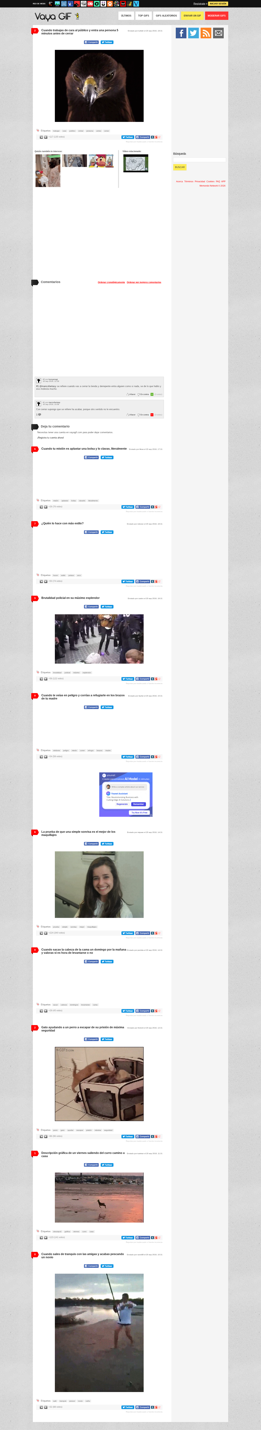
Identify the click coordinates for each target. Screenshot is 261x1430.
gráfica (67, 1232)
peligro (66, 750)
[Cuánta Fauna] (110, 4)
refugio (91, 750)
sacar (55, 1005)
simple (64, 927)
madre (108, 750)
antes (98, 131)
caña (88, 1401)
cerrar (106, 131)
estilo (63, 575)
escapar (80, 1130)
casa (92, 1232)
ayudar (70, 1130)
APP (223, 181)
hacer (55, 575)
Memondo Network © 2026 (212, 186)
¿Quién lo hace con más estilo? (62, 523)
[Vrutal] (90, 4)
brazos (99, 750)
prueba (56, 927)
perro (55, 1130)
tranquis (63, 1401)
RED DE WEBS (39, 4)
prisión (89, 1130)
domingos (74, 1005)
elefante (56, 750)
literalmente (93, 501)
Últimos (126, 15)
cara (64, 131)
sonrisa (74, 927)
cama (95, 1005)
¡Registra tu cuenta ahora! (50, 437)
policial (67, 673)
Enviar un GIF (192, 15)
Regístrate (199, 3)
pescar (72, 1401)
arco (79, 575)
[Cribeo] (97, 4)
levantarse (85, 1005)
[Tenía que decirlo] (123, 4)
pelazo (71, 575)
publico (72, 131)
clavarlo (82, 501)
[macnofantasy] (38, 403)
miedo (74, 750)
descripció (57, 1232)
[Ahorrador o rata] (129, 4)
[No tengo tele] (116, 4)
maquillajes (91, 927)
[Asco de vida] (51, 4)
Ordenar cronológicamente (111, 282)
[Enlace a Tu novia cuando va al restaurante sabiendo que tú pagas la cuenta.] (101, 160)
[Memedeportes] (64, 4)
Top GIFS (143, 15)
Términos (188, 181)
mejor (82, 927)
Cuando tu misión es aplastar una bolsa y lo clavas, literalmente (84, 448)
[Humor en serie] (103, 4)
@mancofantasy (47, 386)
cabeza (64, 1005)
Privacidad (200, 181)
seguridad (108, 1130)
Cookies (210, 181)
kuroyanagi (53, 379)
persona (89, 131)
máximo (76, 673)
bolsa (73, 501)
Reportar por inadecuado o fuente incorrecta (144, 142)
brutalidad (57, 673)
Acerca (179, 181)
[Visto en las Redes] (70, 4)
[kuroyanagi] (38, 380)
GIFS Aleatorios (166, 15)
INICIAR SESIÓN (218, 3)
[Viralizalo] (136, 4)
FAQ (218, 181)
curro (84, 1232)
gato (62, 1130)
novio (80, 1401)
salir (54, 1401)
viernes (76, 1232)
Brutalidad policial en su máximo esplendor (70, 597)
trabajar (56, 131)
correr (82, 750)
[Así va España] (77, 4)
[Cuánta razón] (57, 4)
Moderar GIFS (217, 15)
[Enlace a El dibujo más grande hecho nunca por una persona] (136, 163)
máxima (98, 1130)
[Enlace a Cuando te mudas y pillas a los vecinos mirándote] (74, 160)
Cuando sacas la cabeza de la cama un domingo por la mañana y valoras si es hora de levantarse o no (83, 951)
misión (55, 501)
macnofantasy (54, 402)
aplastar (65, 501)
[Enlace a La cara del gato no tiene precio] (48, 170)
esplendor (87, 673)
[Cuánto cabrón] (83, 4)
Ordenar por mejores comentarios (144, 282)
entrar (80, 131)
